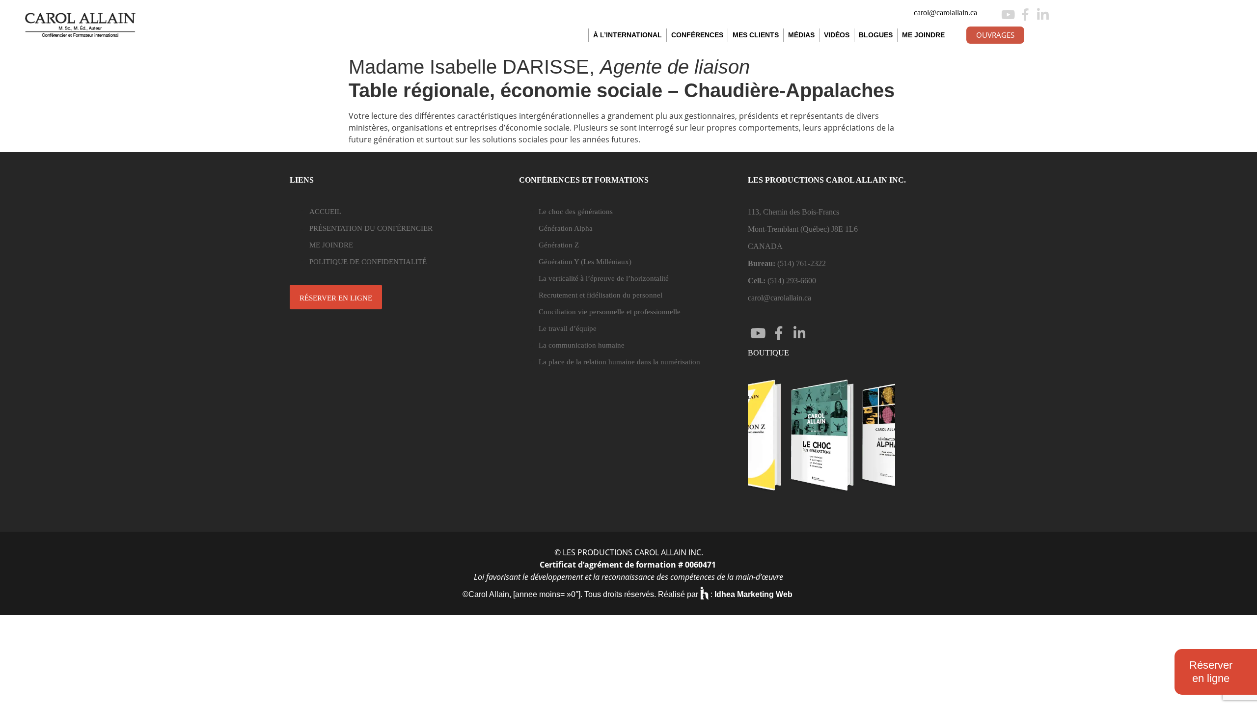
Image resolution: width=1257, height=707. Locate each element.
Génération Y (585, 262)
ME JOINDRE (923, 35)
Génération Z (559, 245)
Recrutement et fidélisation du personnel (600, 295)
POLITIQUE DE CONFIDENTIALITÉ (368, 262)
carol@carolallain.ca (945, 12)
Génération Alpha (566, 228)
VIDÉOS (836, 35)
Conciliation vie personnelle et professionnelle (610, 312)
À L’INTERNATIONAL (627, 35)
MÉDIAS (801, 35)
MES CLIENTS (756, 35)
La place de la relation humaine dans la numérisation (619, 362)
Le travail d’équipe (568, 328)
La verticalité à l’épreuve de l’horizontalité (604, 278)
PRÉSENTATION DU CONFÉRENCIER (371, 228)
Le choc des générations (576, 212)
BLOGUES (876, 35)
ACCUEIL (325, 212)
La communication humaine (582, 345)
